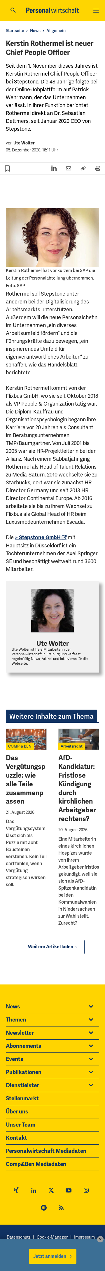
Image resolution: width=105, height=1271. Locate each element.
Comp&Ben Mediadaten (36, 1164)
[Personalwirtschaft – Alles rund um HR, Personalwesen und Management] (52, 10)
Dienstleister (22, 1085)
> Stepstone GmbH (38, 537)
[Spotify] (43, 1208)
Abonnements (23, 1046)
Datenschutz (18, 1237)
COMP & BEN (20, 746)
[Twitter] (51, 1191)
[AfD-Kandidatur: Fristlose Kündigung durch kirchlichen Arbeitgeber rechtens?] (78, 739)
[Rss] (61, 1208)
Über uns (17, 1111)
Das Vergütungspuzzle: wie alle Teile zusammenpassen (26, 780)
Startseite (15, 30)
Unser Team (20, 1124)
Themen (16, 1019)
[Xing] (16, 1191)
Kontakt (16, 1137)
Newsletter (20, 1032)
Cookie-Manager (52, 1237)
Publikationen (23, 1072)
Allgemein (56, 30)
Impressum (84, 1237)
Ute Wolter (24, 143)
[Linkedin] (33, 1191)
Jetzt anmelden (49, 1256)
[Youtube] (68, 1191)
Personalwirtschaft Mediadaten (46, 1151)
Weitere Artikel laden (50, 947)
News (35, 30)
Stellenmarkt (22, 1098)
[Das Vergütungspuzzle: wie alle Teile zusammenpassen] (26, 739)
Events (14, 1059)
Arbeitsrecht (72, 746)
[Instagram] (86, 1191)
